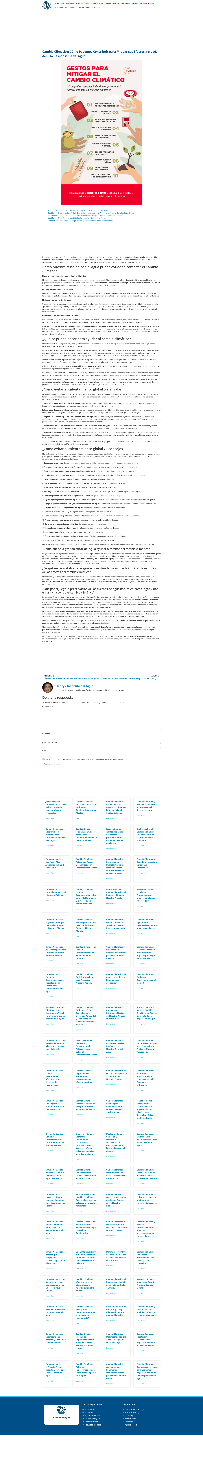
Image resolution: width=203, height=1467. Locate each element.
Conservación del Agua (129, 3)
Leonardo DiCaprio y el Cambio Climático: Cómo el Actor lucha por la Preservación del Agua (85, 1258)
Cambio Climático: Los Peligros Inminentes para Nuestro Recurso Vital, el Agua (114, 1106)
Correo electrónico (50, 742)
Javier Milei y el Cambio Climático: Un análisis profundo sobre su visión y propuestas (55, 807)
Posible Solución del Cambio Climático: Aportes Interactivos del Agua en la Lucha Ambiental (86, 1200)
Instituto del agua (61, 1417)
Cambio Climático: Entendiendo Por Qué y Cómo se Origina (55, 892)
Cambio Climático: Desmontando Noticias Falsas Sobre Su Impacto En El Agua (147, 1140)
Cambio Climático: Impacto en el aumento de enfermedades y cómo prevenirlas (84, 1076)
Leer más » (49, 818)
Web (44, 751)
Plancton (81, 7)
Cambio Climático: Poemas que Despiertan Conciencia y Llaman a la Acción (55, 1258)
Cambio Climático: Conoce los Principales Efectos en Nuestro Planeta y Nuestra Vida (116, 1013)
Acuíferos (70, 3)
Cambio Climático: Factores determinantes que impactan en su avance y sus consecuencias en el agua (54, 983)
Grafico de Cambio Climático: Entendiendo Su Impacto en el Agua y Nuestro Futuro (147, 895)
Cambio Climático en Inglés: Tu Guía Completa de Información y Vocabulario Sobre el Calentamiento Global (91, 213)
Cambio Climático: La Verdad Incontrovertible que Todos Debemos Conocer (86, 953)
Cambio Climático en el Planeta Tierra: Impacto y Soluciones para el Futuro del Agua (55, 1370)
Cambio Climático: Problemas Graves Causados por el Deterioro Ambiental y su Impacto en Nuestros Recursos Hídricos (86, 1016)
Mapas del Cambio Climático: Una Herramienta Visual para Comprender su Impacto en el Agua (55, 1013)
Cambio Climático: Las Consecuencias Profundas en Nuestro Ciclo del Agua (115, 1046)
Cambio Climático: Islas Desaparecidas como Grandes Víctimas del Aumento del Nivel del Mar (86, 835)
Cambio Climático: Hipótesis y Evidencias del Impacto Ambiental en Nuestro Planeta (146, 1340)
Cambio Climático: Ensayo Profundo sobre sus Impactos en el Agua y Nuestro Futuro (55, 1200)
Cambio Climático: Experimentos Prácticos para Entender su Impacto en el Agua (55, 835)
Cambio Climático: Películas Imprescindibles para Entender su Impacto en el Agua (86, 1370)
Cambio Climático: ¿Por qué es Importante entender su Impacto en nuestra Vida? (86, 1312)
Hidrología (59, 7)
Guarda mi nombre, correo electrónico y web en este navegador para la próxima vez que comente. (84, 759)
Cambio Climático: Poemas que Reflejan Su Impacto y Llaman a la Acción (77, 218)
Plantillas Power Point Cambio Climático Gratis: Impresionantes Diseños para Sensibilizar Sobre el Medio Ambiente (146, 1109)
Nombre (46, 734)
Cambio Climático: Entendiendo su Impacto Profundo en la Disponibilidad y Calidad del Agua (116, 807)
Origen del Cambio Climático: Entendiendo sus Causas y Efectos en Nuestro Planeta (54, 1140)
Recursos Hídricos (93, 7)
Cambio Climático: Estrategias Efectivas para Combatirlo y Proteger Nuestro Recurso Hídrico (147, 1046)
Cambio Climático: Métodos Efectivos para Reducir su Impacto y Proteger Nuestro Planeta (146, 953)
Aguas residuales (82, 3)
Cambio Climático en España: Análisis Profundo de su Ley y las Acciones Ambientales (86, 1227)
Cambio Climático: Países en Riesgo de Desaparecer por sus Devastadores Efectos (81, 221)
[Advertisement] (101, 27)
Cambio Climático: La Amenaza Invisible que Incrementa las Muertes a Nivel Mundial (55, 1285)
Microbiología (70, 7)
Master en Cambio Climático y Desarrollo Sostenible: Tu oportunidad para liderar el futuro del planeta (115, 1142)
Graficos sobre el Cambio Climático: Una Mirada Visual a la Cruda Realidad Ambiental (82, 210)
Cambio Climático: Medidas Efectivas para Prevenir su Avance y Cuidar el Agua (54, 1227)
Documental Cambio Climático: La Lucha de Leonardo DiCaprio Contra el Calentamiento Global (86, 215)
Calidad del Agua (97, 3)
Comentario (47, 707)
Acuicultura (59, 3)
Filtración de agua (147, 3)
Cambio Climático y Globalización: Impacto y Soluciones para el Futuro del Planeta (116, 953)
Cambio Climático (112, 3)
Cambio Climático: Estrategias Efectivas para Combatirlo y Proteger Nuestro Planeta (86, 925)
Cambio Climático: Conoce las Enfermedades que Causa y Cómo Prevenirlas (145, 1258)
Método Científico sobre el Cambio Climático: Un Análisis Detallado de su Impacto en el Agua (147, 1013)
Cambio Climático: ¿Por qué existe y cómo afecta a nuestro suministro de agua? (85, 1285)
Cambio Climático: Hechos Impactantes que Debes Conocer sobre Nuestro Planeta (116, 1200)
